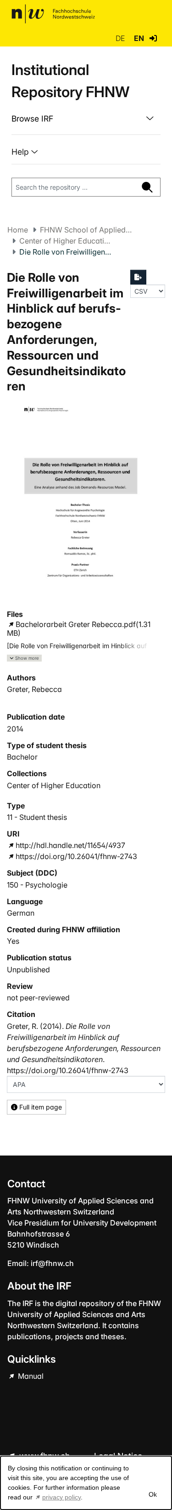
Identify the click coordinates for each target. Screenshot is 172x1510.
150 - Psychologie (37, 884)
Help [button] (21, 152)
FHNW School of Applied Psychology (86, 229)
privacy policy (61, 1497)
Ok (152, 1494)
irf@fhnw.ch (52, 1263)
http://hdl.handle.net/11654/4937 (70, 845)
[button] (153, 38)
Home (17, 229)
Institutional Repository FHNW (70, 81)
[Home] (53, 13)
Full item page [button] (39, 1107)
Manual (30, 1376)
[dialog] (86, 1483)
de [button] (121, 38)
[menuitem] (86, 118)
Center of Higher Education (65, 240)
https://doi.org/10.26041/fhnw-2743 (76, 856)
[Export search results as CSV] (138, 277)
